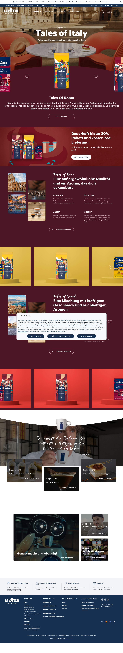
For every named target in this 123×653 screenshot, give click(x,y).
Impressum (43, 635)
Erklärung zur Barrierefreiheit (88, 635)
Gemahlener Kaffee (29, 607)
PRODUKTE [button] (37, 11)
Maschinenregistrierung (53, 616)
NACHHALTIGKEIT (49, 609)
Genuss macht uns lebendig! (37, 553)
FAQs (63, 602)
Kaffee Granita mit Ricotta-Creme (22, 474)
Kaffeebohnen (27, 605)
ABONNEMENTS (48, 598)
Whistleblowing (75, 635)
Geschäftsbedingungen (88, 605)
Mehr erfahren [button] (31, 478)
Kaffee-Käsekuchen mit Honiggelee (97, 474)
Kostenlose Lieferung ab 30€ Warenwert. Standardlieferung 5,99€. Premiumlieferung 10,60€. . (63, 1)
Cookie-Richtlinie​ (52, 635)
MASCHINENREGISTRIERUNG (26, 5)
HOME (107, 5)
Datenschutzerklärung (33, 635)
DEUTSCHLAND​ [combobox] (106, 606)
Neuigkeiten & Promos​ (47, 583)
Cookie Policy (22, 331)
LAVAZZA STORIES (49, 606)
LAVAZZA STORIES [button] (74, 11)
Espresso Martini (52, 482)
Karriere (64, 608)
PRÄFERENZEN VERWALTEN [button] (61, 336)
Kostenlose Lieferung (19, 583)
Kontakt (64, 605)
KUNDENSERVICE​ (74, 583)
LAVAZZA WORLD (10, 5)
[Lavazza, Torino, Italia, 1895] (11, 11)
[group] (61, 70)
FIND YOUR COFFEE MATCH (46, 5)
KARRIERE (100, 583)
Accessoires (27, 621)
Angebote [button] (61, 11)
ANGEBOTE (47, 602)
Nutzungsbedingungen (88, 602)
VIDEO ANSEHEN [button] (67, 557)
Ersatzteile (27, 624)
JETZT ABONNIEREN (81, 157)
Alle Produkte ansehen (61, 229)
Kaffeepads (27, 615)
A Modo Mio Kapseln (29, 609)
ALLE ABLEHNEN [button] (86, 336)
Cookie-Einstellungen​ (64, 635)
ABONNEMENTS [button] (49, 11)
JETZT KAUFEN (61, 116)
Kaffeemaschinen (28, 618)
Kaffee (25, 602)
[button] (120, 1)
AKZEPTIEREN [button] (36, 336)
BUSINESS (114, 5)
